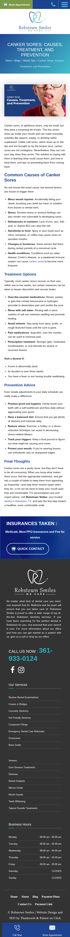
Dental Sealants (17, 781)
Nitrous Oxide (16, 787)
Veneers (13, 760)
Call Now (17, 935)
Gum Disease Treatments (22, 767)
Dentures (13, 774)
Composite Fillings (18, 724)
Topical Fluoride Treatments (23, 808)
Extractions (14, 738)
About (25, 896)
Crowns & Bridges (18, 704)
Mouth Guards (16, 794)
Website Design (46, 912)
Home (14, 896)
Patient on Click (50, 918)
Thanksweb (27, 918)
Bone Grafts (15, 745)
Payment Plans (51, 896)
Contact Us (24, 904)
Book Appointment (19, 4)
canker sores (36, 261)
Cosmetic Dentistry (19, 711)
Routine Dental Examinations (24, 697)
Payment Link (43, 904)
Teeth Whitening (17, 801)
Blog (35, 896)
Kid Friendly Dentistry (20, 717)
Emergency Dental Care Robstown (26, 731)
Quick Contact (30, 548)
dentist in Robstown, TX (17, 501)
